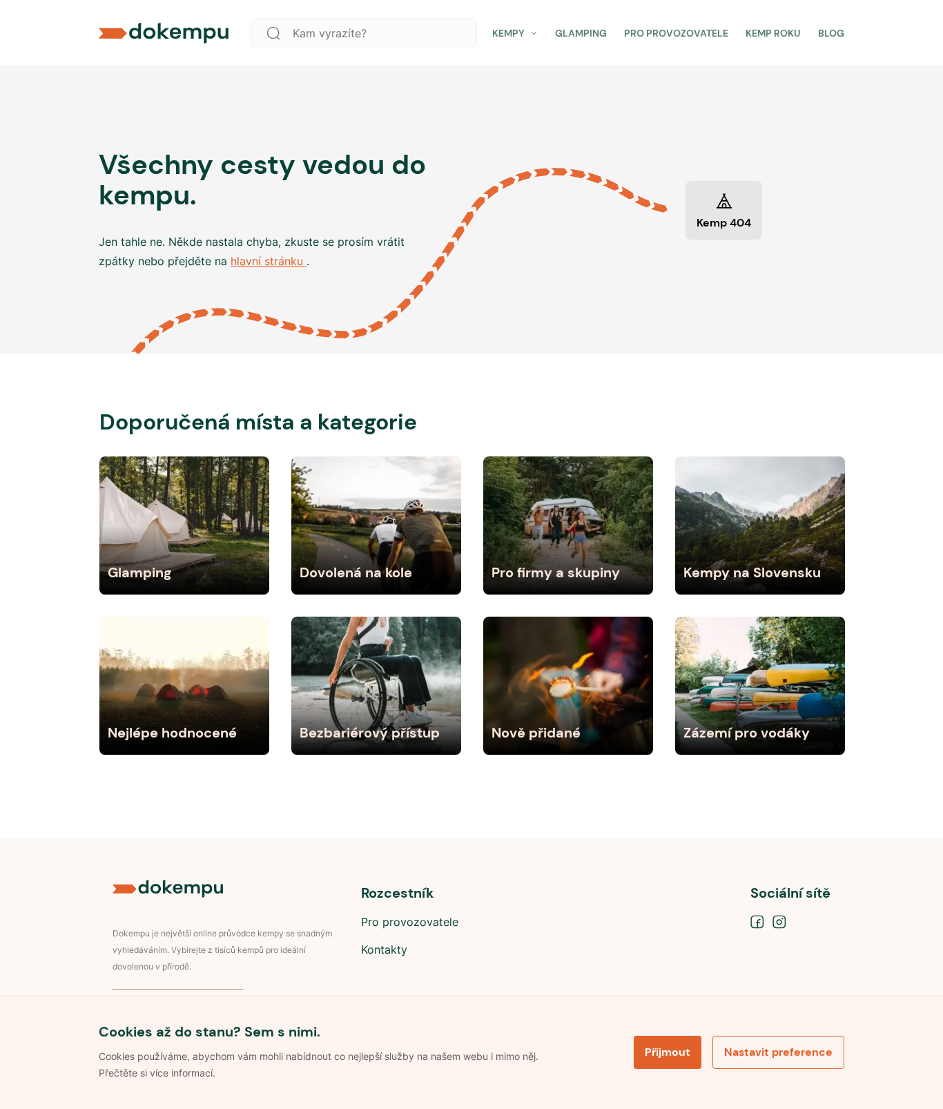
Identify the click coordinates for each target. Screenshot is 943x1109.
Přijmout (667, 1052)
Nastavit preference (778, 1052)
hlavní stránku (269, 261)
